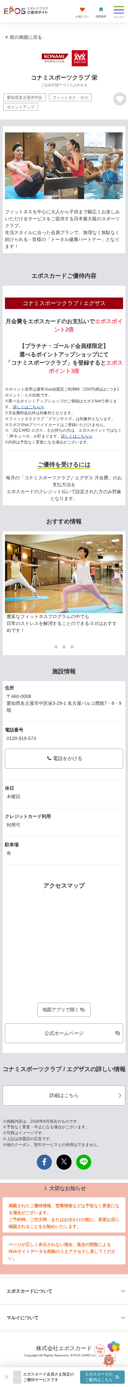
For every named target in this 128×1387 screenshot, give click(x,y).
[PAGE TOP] (110, 1352)
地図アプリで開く (60, 1009)
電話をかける (67, 758)
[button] (74, 1377)
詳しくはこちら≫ (28, 407)
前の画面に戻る (26, 37)
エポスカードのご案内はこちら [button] (99, 1377)
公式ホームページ (64, 1033)
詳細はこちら (64, 1095)
